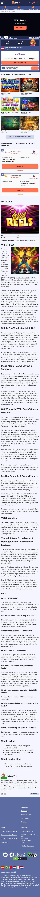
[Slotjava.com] (16, 3)
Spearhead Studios (21, 23)
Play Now (35, 68)
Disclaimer (4, 842)
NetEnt (24, 584)
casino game (14, 483)
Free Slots (5, 9)
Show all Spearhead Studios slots (20, 136)
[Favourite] (15, 37)
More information (20, 62)
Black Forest (5, 131)
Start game (20, 27)
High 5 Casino (20, 240)
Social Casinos (33, 9)
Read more (34, 793)
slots (8, 11)
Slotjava (3, 11)
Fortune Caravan (25, 112)
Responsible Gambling (9, 831)
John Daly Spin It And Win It (9, 112)
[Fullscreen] (2, 37)
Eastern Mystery (6, 93)
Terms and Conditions (9, 835)
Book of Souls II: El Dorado (28, 131)
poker (36, 304)
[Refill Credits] (6, 37)
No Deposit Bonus (18, 9)
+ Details (20, 170)
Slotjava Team (26, 814)
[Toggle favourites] (37, 2)
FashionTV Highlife (26, 93)
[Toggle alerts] (29, 2)
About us (24, 811)
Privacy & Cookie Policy (9, 838)
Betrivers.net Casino (30, 240)
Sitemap (24, 822)
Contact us (25, 818)
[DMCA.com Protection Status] (20, 858)
